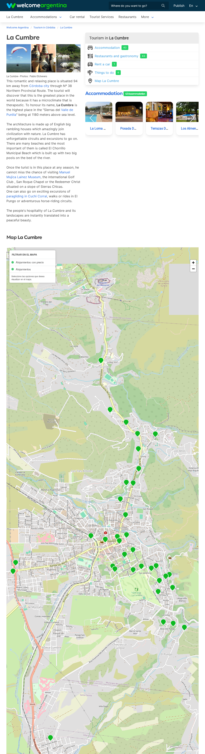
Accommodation (111, 48)
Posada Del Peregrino (135, 128)
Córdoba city (39, 86)
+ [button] (193, 262)
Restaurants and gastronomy (120, 56)
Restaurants (127, 17)
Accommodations (43, 17)
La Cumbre (14, 17)
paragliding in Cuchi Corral (26, 196)
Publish (179, 6)
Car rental (77, 17)
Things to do (107, 73)
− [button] (193, 269)
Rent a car (105, 64)
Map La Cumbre (107, 81)
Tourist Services (101, 17)
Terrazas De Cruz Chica (167, 128)
